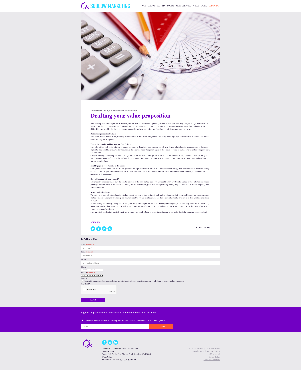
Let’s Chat (214, 6)
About (151, 6)
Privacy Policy (214, 357)
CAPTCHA (85, 283)
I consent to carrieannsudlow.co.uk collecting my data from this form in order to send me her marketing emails (124, 320)
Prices (196, 6)
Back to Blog (204, 227)
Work (204, 6)
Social (170, 6)
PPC (164, 6)
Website (84, 259)
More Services (183, 6)
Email (87, 251)
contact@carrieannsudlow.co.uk (126, 348)
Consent (84, 278)
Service (88, 272)
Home (144, 6)
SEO (158, 6)
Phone (83, 267)
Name (87, 244)
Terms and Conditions (212, 359)
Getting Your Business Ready (125, 111)
